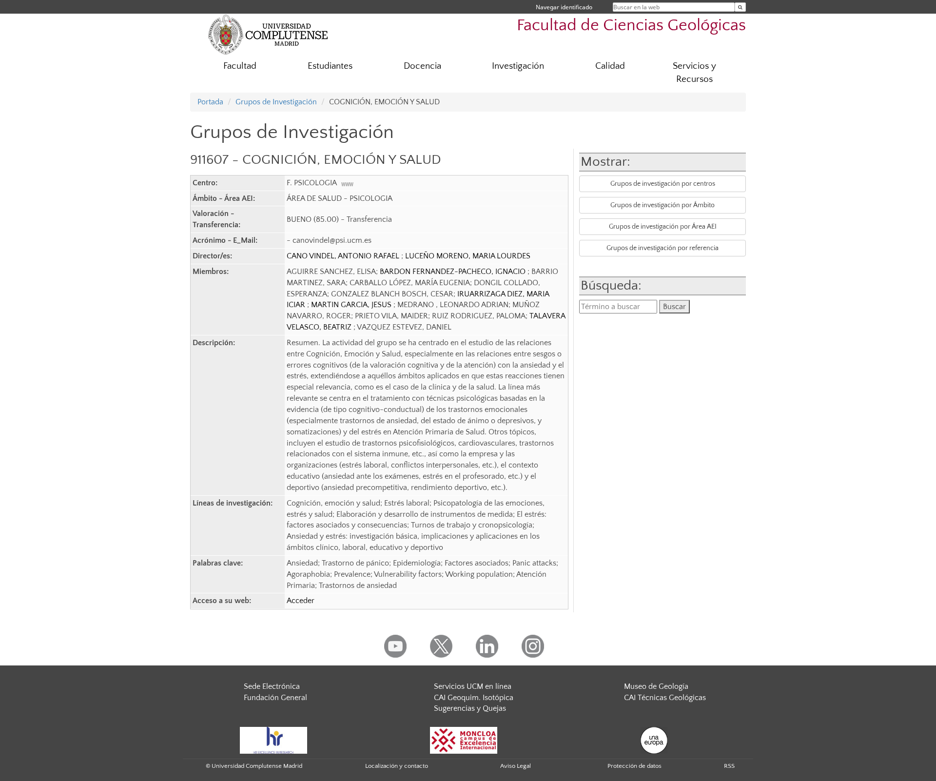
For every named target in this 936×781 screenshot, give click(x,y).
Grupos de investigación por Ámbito (662, 205)
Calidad (610, 66)
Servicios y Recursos (694, 72)
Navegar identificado (564, 7)
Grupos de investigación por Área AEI (663, 227)
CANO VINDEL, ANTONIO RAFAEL (344, 256)
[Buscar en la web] (740, 7)
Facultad (239, 66)
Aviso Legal (515, 765)
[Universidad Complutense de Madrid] (268, 34)
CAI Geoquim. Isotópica (473, 697)
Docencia (422, 66)
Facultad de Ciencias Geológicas (631, 26)
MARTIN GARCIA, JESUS (352, 304)
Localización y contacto (396, 765)
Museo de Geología (656, 686)
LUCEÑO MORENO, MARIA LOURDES (467, 256)
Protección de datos (634, 765)
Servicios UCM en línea (472, 686)
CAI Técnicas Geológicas (665, 697)
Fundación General (275, 697)
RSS (729, 765)
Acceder (300, 600)
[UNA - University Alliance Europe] (654, 739)
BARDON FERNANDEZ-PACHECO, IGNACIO (453, 271)
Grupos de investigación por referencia (662, 248)
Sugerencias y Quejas (470, 708)
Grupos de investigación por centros (662, 184)
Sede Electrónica (272, 686)
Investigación (518, 66)
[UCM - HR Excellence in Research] (273, 739)
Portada (210, 102)
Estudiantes (330, 66)
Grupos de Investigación (276, 102)
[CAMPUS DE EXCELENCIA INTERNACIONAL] (463, 739)
